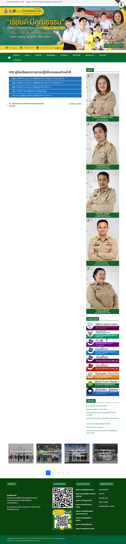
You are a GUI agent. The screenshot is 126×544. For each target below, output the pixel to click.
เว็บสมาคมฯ (102, 55)
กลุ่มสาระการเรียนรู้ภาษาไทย (84, 500)
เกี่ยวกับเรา (16, 55)
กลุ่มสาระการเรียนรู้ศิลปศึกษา (84, 524)
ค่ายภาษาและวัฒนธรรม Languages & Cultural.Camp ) (102, 419)
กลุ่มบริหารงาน (90, 55)
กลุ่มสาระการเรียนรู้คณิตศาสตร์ (85, 490)
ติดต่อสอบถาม (17, 60)
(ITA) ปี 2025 (76, 55)
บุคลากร (27, 55)
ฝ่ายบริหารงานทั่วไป (75, 104)
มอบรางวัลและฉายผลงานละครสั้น (96, 406)
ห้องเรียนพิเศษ (51, 55)
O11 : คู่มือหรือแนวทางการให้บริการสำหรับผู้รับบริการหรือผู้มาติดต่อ (26, 104)
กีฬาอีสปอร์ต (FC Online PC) (95, 427)
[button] (55, 48)
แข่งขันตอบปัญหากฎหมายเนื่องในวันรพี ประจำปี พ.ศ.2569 (47, 2)
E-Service (38, 55)
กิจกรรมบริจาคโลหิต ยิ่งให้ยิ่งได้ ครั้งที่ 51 (98, 424)
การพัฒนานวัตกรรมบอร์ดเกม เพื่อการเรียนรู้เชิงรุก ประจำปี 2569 (101, 431)
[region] (63, 28)
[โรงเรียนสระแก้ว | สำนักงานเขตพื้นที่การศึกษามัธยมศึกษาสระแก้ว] (9, 57)
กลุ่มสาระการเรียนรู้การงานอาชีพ (85, 529)
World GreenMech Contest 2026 (96, 409)
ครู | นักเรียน (64, 55)
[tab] (45, 79)
